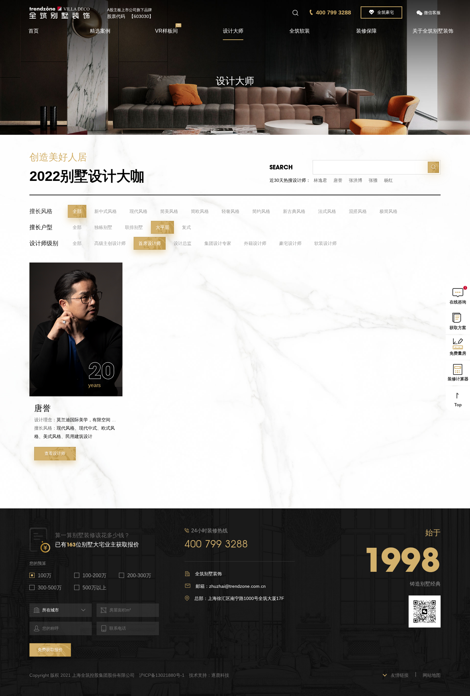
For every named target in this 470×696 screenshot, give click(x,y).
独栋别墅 (103, 227)
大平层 (162, 227)
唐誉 (337, 180)
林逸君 (320, 180)
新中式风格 (105, 211)
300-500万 (50, 587)
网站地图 (432, 675)
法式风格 (327, 211)
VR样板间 (166, 31)
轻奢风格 (230, 211)
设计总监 (183, 243)
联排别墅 (134, 227)
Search (281, 167)
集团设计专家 (217, 243)
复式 (186, 227)
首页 (33, 31)
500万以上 (94, 587)
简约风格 (261, 211)
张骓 (373, 180)
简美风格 (169, 211)
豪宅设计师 (290, 243)
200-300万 (139, 575)
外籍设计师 (255, 243)
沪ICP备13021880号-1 (161, 675)
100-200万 (94, 575)
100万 (44, 575)
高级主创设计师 (110, 243)
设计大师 (233, 31)
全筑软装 (299, 31)
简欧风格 (200, 211)
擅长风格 (40, 211)
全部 (77, 211)
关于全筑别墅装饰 (432, 31)
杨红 (388, 180)
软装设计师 (325, 243)
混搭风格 (358, 211)
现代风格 (138, 211)
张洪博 (355, 180)
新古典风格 (294, 211)
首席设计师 (149, 243)
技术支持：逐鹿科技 (209, 675)
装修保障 (366, 31)
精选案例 (100, 31)
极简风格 (388, 211)
